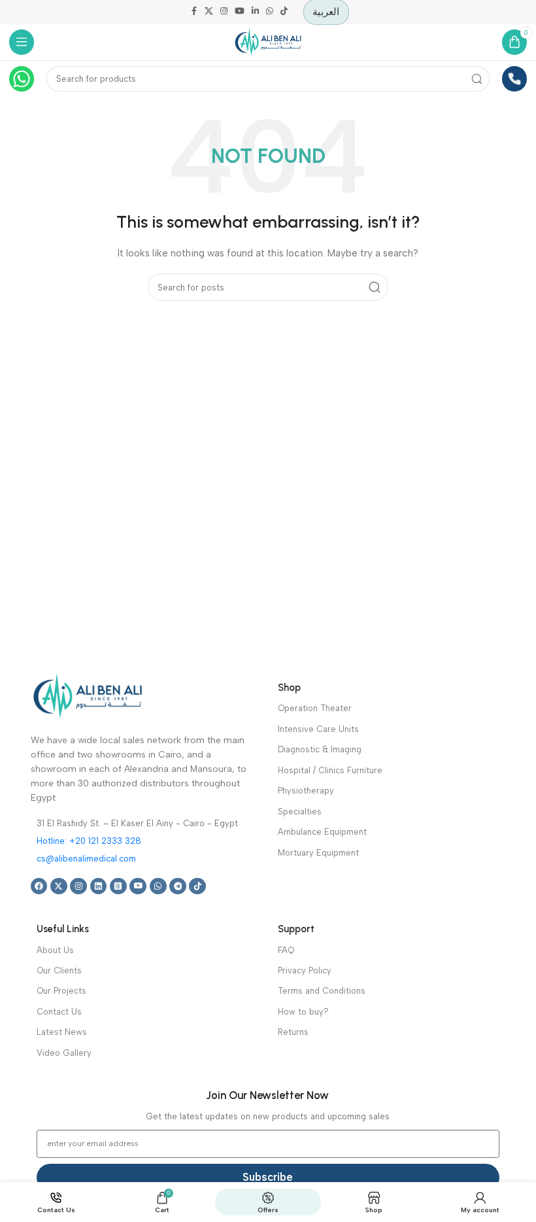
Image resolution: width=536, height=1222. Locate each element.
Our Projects (61, 991)
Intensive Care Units (318, 729)
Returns (293, 1032)
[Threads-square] (118, 886)
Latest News (62, 1032)
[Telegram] (177, 886)
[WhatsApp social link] (269, 12)
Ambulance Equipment (322, 832)
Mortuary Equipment (318, 853)
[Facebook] (39, 886)
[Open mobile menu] (22, 42)
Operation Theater (315, 708)
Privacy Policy (304, 970)
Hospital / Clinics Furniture (330, 770)
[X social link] (209, 12)
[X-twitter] (58, 886)
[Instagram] (78, 886)
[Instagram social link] (224, 12)
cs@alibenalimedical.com (86, 859)
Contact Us (59, 1012)
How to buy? (303, 1012)
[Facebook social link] (194, 12)
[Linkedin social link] (255, 12)
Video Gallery (64, 1053)
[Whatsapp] (158, 886)
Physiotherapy (306, 790)
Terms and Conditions (321, 991)
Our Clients (59, 970)
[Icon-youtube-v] (137, 886)
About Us (55, 950)
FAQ (286, 950)
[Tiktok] (197, 886)
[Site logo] (268, 41)
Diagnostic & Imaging (319, 749)
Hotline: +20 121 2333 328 (89, 841)
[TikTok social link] (283, 12)
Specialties (300, 811)
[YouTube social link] (239, 12)
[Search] (477, 79)
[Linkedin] (98, 886)
